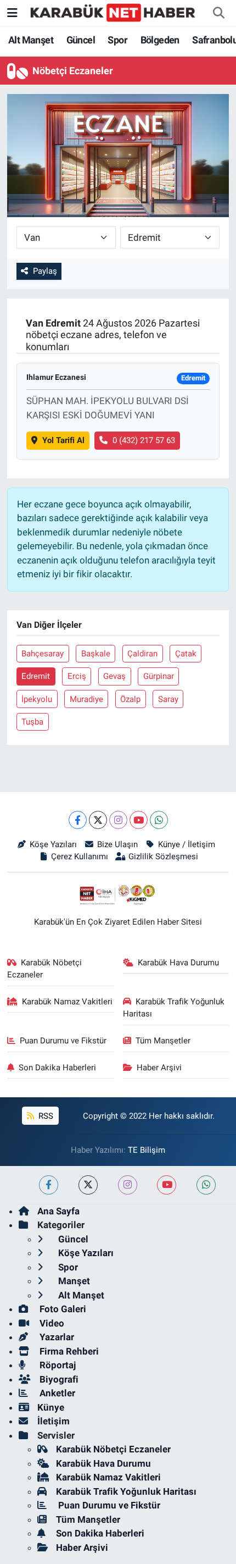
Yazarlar (55, 1336)
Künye (50, 1407)
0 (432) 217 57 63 (144, 440)
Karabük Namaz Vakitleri (67, 1002)
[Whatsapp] (159, 820)
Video (50, 1323)
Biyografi (57, 1379)
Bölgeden (160, 40)
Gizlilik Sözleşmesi (163, 856)
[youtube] (166, 1185)
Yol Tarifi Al (63, 440)
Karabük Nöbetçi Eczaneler (44, 969)
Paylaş (45, 271)
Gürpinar (158, 676)
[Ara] (218, 13)
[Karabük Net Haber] (113, 12)
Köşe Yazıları (53, 844)
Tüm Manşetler (163, 1041)
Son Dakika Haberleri (57, 1068)
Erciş (77, 676)
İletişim (53, 1421)
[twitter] (88, 1185)
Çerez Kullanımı (79, 856)
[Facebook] (78, 820)
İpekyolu (36, 699)
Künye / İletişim (186, 844)
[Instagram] (118, 820)
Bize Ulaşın (117, 844)
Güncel (80, 40)
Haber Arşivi (159, 1068)
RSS (44, 1116)
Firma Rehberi (68, 1351)
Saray (168, 699)
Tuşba (32, 722)
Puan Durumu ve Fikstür (63, 1041)
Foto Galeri (61, 1308)
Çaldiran (142, 654)
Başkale (95, 654)
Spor (117, 40)
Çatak (185, 654)
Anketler (56, 1393)
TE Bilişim (146, 1150)
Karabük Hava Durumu (178, 963)
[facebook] (48, 1185)
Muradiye (86, 699)
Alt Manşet (30, 40)
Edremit (35, 676)
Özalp (130, 699)
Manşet (73, 1280)
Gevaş (114, 676)
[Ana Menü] (12, 12)
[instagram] (127, 1185)
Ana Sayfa (58, 1211)
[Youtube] (139, 820)
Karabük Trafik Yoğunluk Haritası (174, 1008)
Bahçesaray (42, 654)
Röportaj (56, 1364)
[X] (98, 820)
